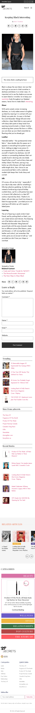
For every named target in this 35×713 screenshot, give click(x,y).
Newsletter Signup (6, 2)
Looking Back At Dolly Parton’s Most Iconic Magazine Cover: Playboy (20, 390)
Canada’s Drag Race (9, 427)
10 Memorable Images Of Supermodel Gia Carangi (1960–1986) (21, 365)
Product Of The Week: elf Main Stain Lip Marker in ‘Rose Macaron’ (21, 454)
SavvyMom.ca (7, 438)
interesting (29, 101)
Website (5, 335)
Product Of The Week (9, 421)
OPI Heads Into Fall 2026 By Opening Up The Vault (20, 499)
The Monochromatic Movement (14, 273)
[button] (8, 25)
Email (4, 328)
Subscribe (30, 697)
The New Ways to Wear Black (13, 276)
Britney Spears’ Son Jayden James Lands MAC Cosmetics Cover (22, 464)
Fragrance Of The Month (10, 418)
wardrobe (5, 99)
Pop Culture (17, 544)
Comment (6, 297)
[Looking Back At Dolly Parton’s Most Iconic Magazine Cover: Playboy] (21, 536)
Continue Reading (18, 610)
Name (5, 320)
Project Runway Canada (10, 424)
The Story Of (7, 415)
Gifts (4, 429)
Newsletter (6, 432)
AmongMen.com (8, 435)
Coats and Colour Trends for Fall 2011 (16, 271)
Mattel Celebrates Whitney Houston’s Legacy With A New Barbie (21, 488)
